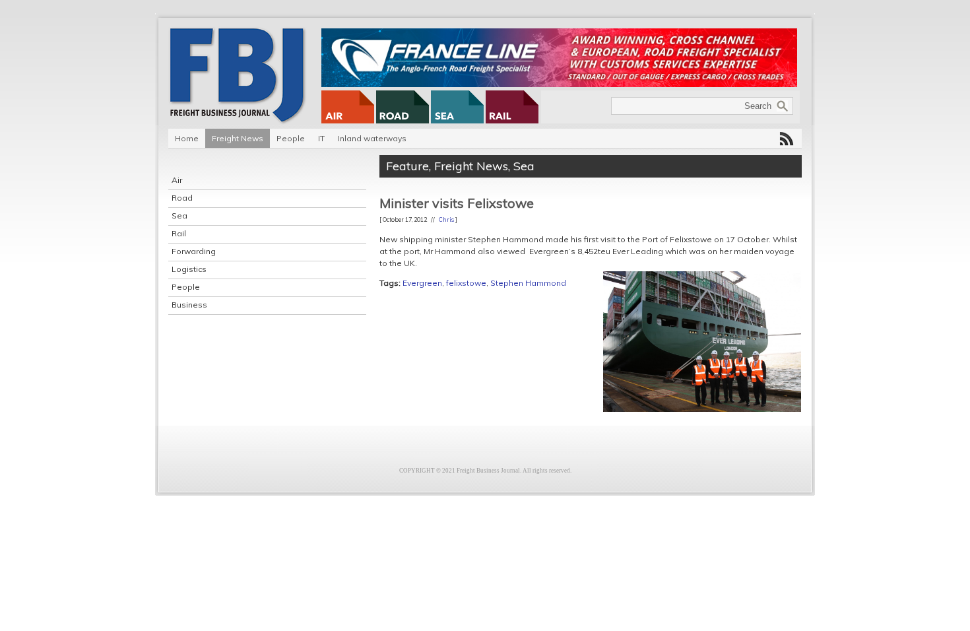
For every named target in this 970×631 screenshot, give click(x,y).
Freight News (237, 138)
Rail (179, 233)
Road (182, 198)
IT (321, 138)
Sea (179, 215)
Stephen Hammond (528, 283)
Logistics (189, 269)
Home (187, 138)
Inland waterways (372, 138)
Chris (446, 219)
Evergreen (422, 283)
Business (189, 305)
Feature (407, 166)
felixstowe (466, 283)
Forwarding (194, 251)
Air (177, 180)
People (290, 138)
